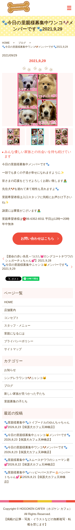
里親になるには (14, 333)
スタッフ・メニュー (17, 325)
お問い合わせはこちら (37, 238)
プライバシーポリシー (18, 341)
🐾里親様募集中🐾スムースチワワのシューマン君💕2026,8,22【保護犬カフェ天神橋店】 (37, 462)
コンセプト (11, 317)
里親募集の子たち (16, 401)
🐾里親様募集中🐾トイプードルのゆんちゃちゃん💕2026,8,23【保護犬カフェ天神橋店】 (37, 425)
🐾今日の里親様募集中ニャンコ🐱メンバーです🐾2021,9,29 (35, 267)
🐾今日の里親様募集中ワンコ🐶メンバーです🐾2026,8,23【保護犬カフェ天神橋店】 (35, 450)
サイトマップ (13, 349)
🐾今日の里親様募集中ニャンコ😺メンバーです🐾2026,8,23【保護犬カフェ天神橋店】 (37, 437)
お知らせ (10, 370)
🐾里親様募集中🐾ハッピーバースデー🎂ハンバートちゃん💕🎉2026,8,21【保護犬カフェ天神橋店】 (37, 477)
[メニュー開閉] (69, 8)
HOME (6, 42)
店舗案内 (10, 310)
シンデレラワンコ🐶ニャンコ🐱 (25, 378)
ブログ (22, 42)
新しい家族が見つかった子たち (24, 393)
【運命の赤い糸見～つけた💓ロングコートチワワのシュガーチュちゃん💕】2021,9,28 (39, 258)
